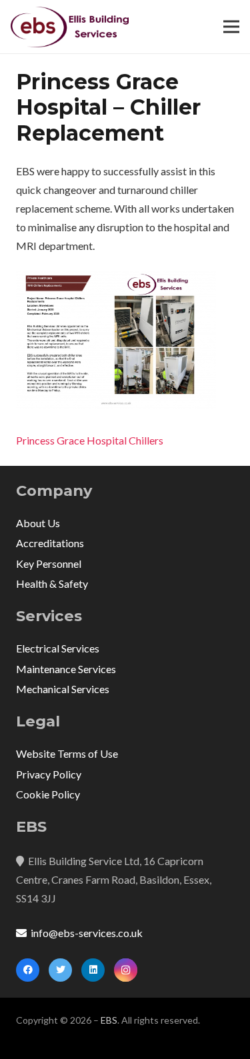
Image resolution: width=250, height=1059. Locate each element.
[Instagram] (125, 970)
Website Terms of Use (67, 753)
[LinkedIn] (93, 970)
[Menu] (231, 26)
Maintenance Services (66, 668)
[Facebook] (27, 970)
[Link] (70, 27)
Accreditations (50, 542)
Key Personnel (48, 563)
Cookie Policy (48, 794)
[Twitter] (60, 970)
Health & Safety (52, 583)
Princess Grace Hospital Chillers (89, 440)
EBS (109, 1020)
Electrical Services (57, 648)
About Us (38, 523)
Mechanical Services (62, 688)
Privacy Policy (48, 774)
